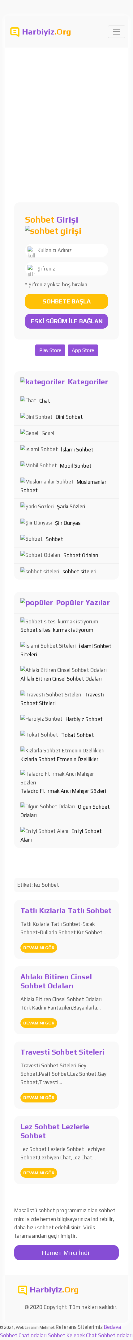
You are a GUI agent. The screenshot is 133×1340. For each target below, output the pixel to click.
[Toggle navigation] (116, 31)
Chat (44, 401)
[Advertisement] (66, 117)
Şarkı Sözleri (71, 506)
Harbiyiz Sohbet (84, 719)
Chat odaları (33, 1335)
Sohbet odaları (115, 1335)
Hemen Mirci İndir (67, 1252)
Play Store (50, 350)
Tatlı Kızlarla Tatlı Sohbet (66, 910)
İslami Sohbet (77, 449)
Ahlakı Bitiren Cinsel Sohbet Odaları (61, 679)
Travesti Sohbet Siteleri (62, 1052)
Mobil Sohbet (76, 466)
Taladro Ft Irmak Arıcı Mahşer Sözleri (63, 791)
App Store (83, 350)
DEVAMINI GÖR (38, 947)
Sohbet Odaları (80, 555)
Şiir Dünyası (68, 523)
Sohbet (54, 539)
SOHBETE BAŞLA (66, 301)
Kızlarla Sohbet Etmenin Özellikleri (60, 759)
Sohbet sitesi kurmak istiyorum (56, 630)
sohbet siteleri (79, 571)
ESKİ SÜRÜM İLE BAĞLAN (67, 321)
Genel (47, 433)
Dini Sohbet (69, 417)
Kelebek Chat (81, 1335)
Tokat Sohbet (77, 735)
